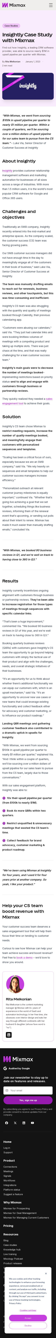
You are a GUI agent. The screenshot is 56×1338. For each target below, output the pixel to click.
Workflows (9, 1180)
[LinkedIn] (24, 1123)
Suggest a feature (13, 1194)
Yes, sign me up (28, 1100)
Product (9, 1160)
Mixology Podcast (13, 1258)
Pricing (8, 1226)
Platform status (11, 1189)
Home (7, 1142)
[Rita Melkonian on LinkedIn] (9, 1035)
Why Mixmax (12, 1202)
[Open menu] (51, 5)
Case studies (10, 1245)
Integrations (9, 1185)
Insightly (7, 170)
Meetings (8, 1171)
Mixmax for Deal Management (19, 1213)
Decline (28, 1325)
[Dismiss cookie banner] (46, 1273)
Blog (5, 1240)
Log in (6, 1147)
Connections (10, 1166)
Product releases (12, 1263)
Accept (28, 1318)
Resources (10, 1234)
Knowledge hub (12, 1249)
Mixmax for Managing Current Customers (26, 1217)
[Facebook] (6, 1123)
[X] (15, 1123)
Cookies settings (28, 1310)
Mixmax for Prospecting (16, 1208)
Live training (10, 1254)
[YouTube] (32, 1123)
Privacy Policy (15, 1303)
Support (7, 1152)
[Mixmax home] (13, 5)
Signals (7, 1175)
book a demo (25, 957)
